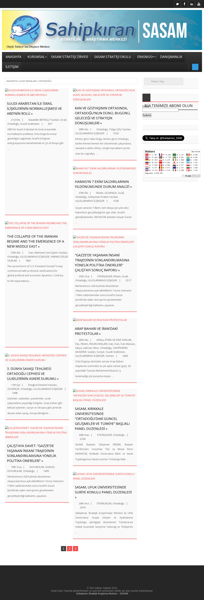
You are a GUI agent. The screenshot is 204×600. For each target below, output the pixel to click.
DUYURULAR (36, 467)
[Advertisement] (69, 181)
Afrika (100, 340)
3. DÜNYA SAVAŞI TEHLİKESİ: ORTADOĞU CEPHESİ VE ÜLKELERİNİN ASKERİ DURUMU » (33, 373)
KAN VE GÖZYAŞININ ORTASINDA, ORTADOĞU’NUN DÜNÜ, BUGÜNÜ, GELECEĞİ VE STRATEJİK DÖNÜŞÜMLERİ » (102, 115)
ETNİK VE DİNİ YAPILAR (118, 340)
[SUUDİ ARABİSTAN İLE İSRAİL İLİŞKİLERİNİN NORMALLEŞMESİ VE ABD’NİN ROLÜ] (37, 92)
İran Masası (128, 344)
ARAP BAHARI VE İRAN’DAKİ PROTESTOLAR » (96, 331)
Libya (78, 348)
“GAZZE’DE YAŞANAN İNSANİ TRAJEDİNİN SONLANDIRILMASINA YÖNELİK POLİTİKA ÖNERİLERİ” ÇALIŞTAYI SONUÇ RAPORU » (102, 262)
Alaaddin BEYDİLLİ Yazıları (43, 120)
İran (30, 252)
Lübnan (87, 348)
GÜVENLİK (13, 389)
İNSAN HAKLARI (98, 344)
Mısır (96, 348)
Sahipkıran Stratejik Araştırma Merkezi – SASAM (102, 593)
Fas (77, 344)
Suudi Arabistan (29, 123)
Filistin (99, 193)
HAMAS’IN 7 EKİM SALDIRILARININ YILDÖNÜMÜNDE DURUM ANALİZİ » (103, 184)
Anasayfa (11, 81)
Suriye (100, 352)
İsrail (63, 120)
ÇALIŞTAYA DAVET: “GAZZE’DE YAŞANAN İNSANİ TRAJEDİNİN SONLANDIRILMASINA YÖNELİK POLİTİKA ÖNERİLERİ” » (31, 453)
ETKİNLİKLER (104, 276)
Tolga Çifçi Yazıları (120, 129)
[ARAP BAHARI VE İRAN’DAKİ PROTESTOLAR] (105, 320)
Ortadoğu (13, 123)
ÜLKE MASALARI (28, 81)
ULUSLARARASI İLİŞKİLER (34, 256)
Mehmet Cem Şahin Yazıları (51, 252)
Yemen (110, 356)
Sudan (91, 352)
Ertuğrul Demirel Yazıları (42, 385)
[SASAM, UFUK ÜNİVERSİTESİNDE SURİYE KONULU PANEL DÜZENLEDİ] (105, 476)
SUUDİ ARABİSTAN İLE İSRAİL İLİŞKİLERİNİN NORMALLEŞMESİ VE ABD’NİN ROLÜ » (34, 108)
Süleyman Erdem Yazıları (103, 197)
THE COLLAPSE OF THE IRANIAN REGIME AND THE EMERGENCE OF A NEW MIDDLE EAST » (35, 241)
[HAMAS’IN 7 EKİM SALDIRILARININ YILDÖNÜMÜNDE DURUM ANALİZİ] (105, 170)
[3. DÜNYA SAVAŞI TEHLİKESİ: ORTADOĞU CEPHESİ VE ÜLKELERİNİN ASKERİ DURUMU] (37, 358)
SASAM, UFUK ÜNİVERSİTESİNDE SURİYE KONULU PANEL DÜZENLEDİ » (103, 492)
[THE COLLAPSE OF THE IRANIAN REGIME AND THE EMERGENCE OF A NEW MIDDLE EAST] (37, 225)
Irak (111, 344)
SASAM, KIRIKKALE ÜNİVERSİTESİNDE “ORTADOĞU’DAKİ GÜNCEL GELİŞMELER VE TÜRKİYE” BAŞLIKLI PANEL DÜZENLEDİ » (102, 418)
